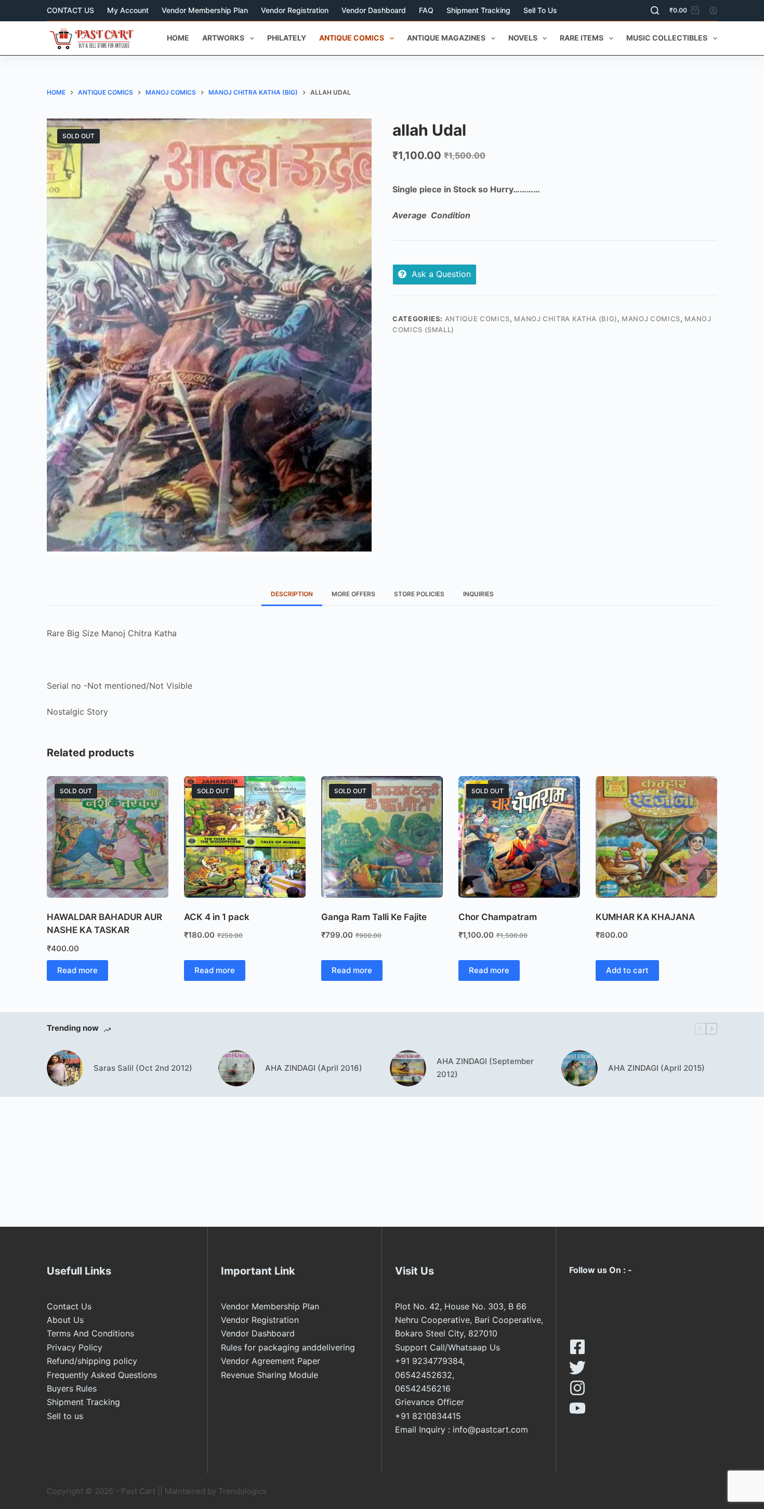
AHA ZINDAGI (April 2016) (313, 1068)
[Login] (713, 11)
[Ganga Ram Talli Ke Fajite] (382, 837)
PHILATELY (286, 37)
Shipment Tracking (478, 10)
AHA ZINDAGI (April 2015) (656, 1068)
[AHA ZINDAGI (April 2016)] (236, 1068)
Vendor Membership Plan (205, 10)
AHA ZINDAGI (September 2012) (485, 1067)
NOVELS (522, 37)
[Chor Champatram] (519, 837)
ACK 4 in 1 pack (216, 917)
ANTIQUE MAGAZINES (446, 37)
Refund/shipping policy (92, 1361)
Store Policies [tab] (419, 594)
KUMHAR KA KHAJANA (645, 917)
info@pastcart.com (490, 1429)
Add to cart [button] (627, 970)
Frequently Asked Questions (102, 1375)
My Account (128, 10)
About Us (65, 1320)
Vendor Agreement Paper (270, 1361)
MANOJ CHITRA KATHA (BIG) (565, 318)
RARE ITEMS (581, 37)
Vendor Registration (294, 10)
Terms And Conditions (90, 1333)
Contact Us (69, 1306)
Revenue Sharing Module (269, 1375)
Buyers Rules (72, 1388)
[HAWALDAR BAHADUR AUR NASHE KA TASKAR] (107, 837)
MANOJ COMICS (651, 318)
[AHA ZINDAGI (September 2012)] (408, 1068)
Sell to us (540, 10)
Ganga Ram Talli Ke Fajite (374, 917)
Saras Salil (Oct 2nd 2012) (143, 1068)
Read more (77, 970)
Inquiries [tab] (478, 594)
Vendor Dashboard (373, 10)
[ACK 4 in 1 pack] (245, 837)
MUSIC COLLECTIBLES (666, 37)
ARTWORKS (223, 37)
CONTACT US (70, 10)
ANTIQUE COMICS (351, 37)
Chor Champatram (497, 917)
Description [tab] (292, 594)
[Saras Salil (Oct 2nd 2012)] (65, 1068)
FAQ (426, 10)
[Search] (655, 10)
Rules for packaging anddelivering (288, 1347)
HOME (178, 37)
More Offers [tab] (353, 594)
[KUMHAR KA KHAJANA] (656, 837)
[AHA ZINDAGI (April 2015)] (579, 1068)
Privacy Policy (74, 1347)
